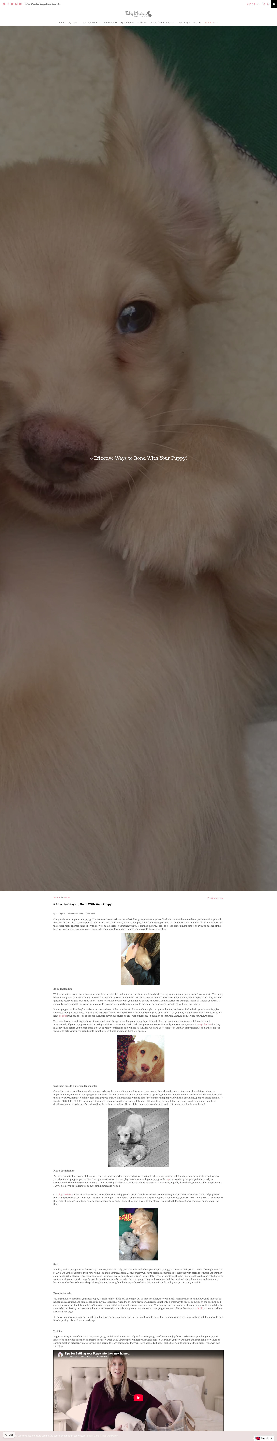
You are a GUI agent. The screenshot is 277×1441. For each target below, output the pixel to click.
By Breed (109, 22)
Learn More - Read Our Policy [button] (102, 1436)
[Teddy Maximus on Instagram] (17, 4)
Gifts (140, 22)
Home (62, 22)
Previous (212, 898)
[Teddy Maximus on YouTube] (13, 4)
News (67, 898)
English (264, 1438)
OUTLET (197, 22)
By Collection (90, 22)
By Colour (126, 22)
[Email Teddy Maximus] (21, 4)
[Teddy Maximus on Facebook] (9, 4)
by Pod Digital (59, 914)
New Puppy (183, 22)
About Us (210, 22)
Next (221, 898)
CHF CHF (251, 4)
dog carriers (65, 1194)
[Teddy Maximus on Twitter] (5, 4)
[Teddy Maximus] (138, 14)
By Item (73, 22)
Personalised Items (160, 22)
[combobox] (264, 1438)
